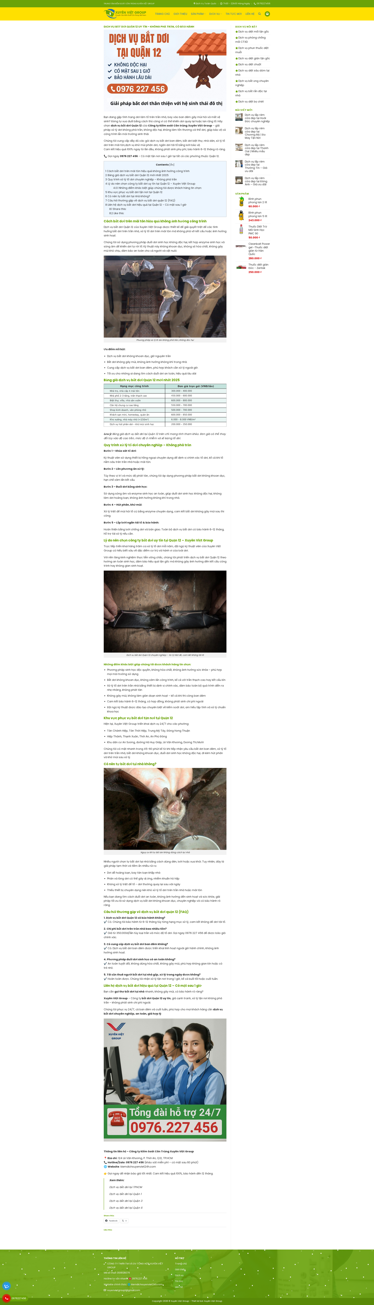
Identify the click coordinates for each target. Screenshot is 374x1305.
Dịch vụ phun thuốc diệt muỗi (252, 50)
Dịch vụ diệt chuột (249, 64)
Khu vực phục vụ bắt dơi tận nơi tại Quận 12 (133, 192)
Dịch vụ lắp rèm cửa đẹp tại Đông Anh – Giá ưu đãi (256, 181)
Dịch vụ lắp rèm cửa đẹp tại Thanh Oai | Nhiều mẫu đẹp (256, 149)
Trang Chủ (162, 14)
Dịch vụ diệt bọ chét (251, 101)
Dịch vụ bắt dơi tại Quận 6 (125, 1208)
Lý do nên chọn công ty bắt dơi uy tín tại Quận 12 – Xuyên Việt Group (150, 183)
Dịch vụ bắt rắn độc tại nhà (251, 93)
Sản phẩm (197, 14)
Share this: (117, 209)
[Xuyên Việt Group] (126, 13)
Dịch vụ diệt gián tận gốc (254, 58)
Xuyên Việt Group (213, 1301)
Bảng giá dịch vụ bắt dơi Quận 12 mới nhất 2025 (137, 175)
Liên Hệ (250, 14)
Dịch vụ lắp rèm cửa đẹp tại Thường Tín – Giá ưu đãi (256, 166)
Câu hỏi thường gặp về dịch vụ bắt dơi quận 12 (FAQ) (140, 200)
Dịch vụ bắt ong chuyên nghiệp (252, 83)
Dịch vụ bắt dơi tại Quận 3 (125, 1201)
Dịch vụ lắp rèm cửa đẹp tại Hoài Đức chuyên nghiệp (257, 118)
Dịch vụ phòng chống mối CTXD (250, 40)
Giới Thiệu (180, 14)
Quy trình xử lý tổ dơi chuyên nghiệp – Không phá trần (141, 179)
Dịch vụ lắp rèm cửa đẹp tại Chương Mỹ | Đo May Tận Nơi (255, 133)
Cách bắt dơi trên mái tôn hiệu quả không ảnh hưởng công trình (147, 171)
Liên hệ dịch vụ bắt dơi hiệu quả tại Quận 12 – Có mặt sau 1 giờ (145, 205)
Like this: (116, 213)
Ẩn (171, 164)
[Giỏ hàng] (267, 14)
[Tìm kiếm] (259, 14)
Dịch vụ (214, 14)
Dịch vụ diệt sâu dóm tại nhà (252, 73)
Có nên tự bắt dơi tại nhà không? (127, 196)
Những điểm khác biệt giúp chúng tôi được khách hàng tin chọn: (157, 188)
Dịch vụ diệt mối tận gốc (253, 31)
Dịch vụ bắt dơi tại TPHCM (125, 1187)
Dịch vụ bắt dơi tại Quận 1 (125, 1194)
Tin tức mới (234, 14)
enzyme (204, 242)
